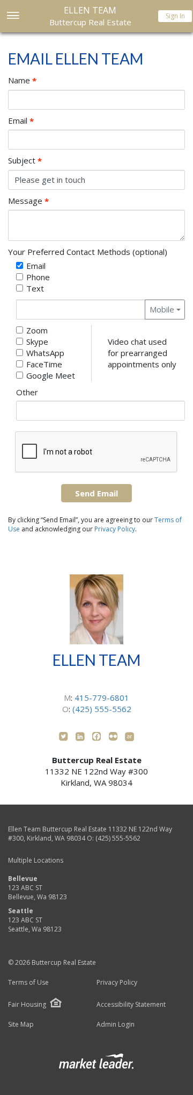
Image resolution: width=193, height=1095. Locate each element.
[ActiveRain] (129, 738)
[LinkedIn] (81, 738)
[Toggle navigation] (12, 16)
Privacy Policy (114, 529)
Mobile (162, 309)
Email (21, 120)
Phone (38, 277)
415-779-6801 (102, 697)
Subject (25, 160)
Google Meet (50, 375)
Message (28, 201)
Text (35, 288)
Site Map (21, 1024)
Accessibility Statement (131, 1004)
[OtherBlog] (114, 738)
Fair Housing (27, 1004)
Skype (37, 341)
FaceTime (44, 364)
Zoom (37, 330)
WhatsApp (45, 352)
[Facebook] (98, 738)
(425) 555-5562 (101, 708)
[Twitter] (64, 738)
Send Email (96, 493)
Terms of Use (28, 982)
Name (22, 80)
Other (27, 392)
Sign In (175, 15)
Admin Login (115, 1024)
